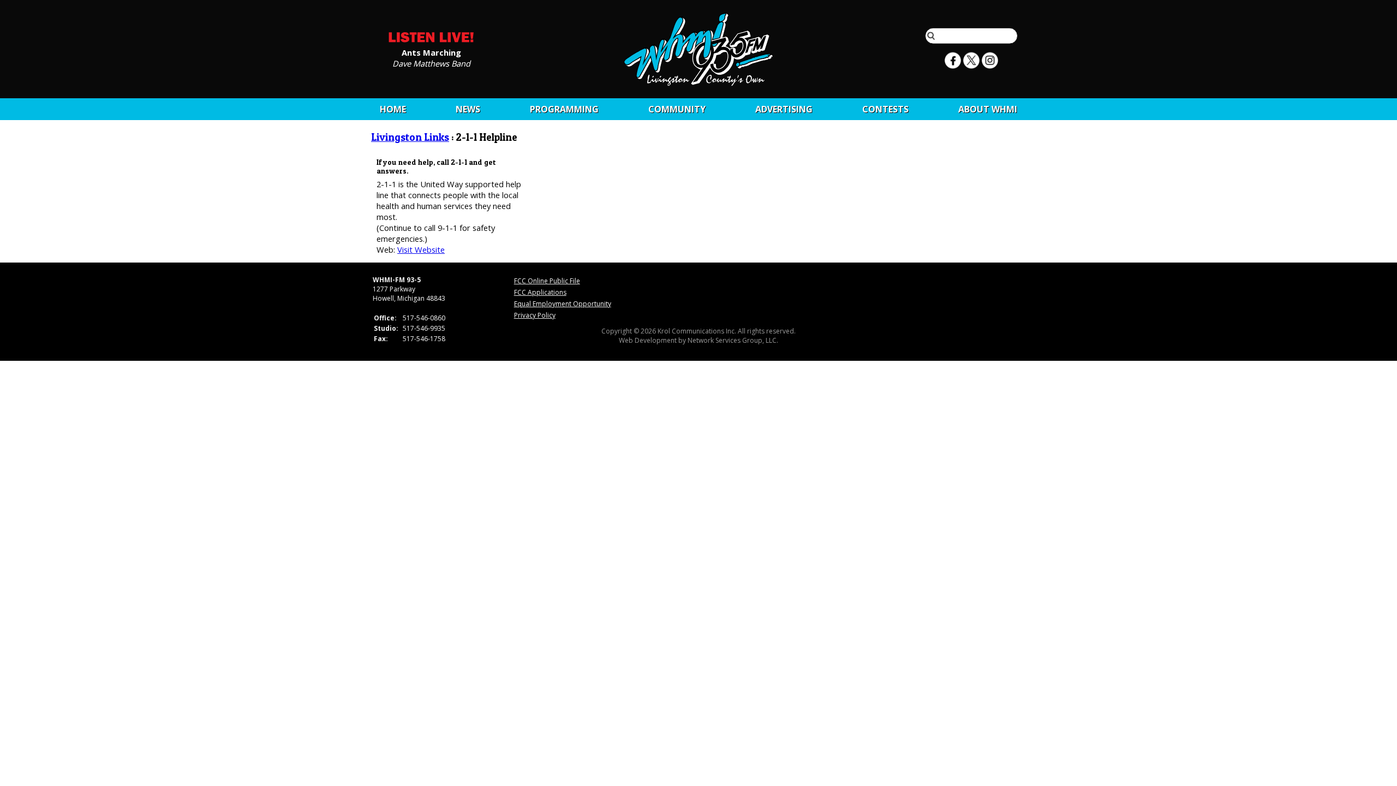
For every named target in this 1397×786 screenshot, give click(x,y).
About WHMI (987, 109)
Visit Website (421, 249)
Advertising (784, 109)
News (468, 109)
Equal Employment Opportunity (562, 303)
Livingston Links (410, 137)
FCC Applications (540, 292)
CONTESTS (885, 109)
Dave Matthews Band (431, 62)
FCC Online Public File (547, 280)
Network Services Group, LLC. (733, 340)
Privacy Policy (535, 315)
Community (677, 109)
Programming (564, 109)
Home (393, 109)
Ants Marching (431, 51)
